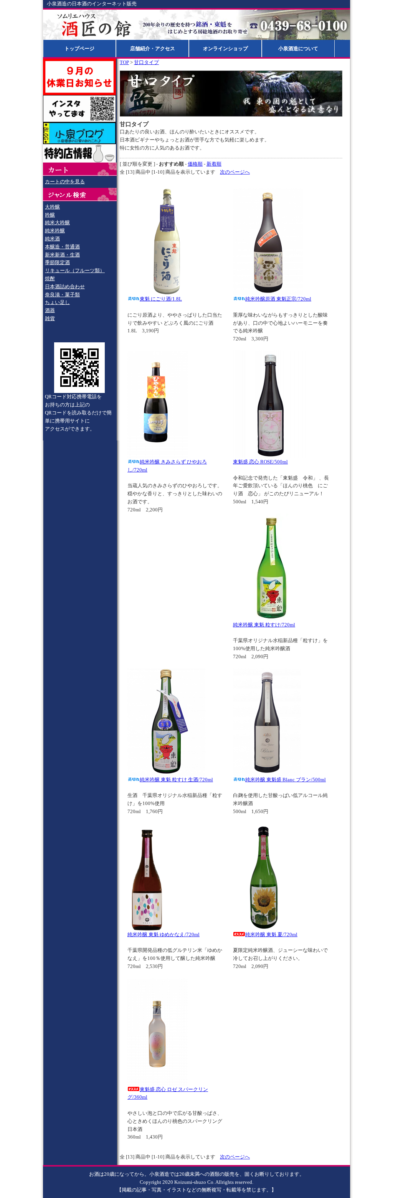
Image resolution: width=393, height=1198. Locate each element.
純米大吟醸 (57, 222)
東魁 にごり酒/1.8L (161, 299)
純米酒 (52, 239)
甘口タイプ (146, 62)
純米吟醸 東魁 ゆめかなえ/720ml (163, 934)
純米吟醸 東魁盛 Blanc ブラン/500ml (285, 779)
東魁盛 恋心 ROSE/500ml (260, 462)
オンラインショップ (225, 48)
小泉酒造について (298, 48)
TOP (124, 62)
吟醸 (50, 215)
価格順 (195, 164)
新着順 (213, 164)
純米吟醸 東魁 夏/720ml (271, 934)
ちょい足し (57, 302)
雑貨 (50, 318)
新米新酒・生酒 (62, 255)
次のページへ (235, 172)
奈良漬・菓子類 (62, 294)
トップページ (79, 48)
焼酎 (50, 278)
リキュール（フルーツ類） (75, 270)
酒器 (50, 310)
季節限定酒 (57, 262)
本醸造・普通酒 (62, 247)
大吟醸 (52, 207)
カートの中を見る (65, 181)
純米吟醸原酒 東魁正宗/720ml (278, 299)
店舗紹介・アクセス (152, 48)
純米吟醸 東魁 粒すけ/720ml (264, 625)
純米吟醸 (55, 230)
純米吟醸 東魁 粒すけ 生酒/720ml (176, 779)
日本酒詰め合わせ (65, 286)
